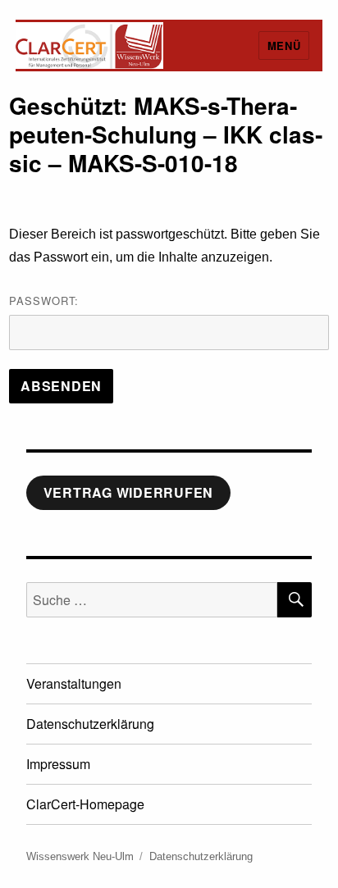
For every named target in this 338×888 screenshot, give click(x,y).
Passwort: (44, 300)
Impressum (58, 763)
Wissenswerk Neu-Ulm (80, 856)
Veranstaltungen (73, 683)
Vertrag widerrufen (128, 492)
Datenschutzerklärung (90, 723)
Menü (283, 45)
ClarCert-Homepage (85, 804)
